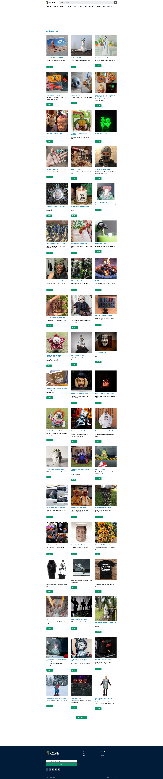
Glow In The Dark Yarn (101, 133)
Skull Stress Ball (75, 95)
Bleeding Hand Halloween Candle (104, 393)
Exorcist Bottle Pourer (101, 243)
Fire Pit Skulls (50, 619)
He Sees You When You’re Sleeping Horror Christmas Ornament (105, 95)
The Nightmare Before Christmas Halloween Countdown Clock (80, 660)
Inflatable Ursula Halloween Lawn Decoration (80, 469)
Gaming (80, 6)
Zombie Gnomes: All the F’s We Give (56, 698)
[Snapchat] (56, 769)
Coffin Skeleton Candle (77, 355)
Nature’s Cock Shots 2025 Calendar (56, 58)
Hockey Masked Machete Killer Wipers (81, 578)
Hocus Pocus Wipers (101, 202)
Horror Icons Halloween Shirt (103, 582)
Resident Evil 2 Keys (52, 169)
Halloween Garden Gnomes (78, 280)
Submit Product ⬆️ (107, 6)
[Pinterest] (53, 769)
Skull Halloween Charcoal (102, 280)
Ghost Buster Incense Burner (103, 659)
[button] (49, 67)
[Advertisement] (81, 18)
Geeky (54, 6)
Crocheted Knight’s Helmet (102, 169)
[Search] (115, 2)
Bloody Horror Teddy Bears (78, 507)
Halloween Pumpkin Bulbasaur (54, 545)
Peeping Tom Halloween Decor (79, 393)
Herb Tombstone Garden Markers (55, 243)
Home (61, 6)
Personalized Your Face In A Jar (79, 545)
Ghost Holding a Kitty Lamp (102, 58)
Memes (99, 6)
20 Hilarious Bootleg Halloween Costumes (79, 134)
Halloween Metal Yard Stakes (79, 619)
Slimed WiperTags (100, 469)
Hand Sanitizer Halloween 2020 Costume (104, 698)
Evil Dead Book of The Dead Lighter (56, 317)
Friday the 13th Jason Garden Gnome (105, 622)
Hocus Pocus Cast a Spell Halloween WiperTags (56, 660)
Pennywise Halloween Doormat (103, 315)
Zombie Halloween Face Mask (54, 280)
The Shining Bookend (101, 352)
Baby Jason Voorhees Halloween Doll (81, 318)
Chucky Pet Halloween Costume (55, 431)
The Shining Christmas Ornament (55, 206)
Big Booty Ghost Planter (77, 58)
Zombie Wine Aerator (77, 169)
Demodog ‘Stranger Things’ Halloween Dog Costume (54, 355)
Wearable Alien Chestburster (79, 243)
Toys (85, 6)
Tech (74, 6)
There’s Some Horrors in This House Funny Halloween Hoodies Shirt (105, 431)
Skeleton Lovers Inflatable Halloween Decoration (81, 431)
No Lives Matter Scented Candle (80, 206)
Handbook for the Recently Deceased (56, 388)
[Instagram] (50, 769)
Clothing (68, 6)
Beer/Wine (91, 6)
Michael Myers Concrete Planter (55, 469)
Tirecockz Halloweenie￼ (53, 95)
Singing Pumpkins (76, 698)
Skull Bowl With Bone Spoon (54, 133)
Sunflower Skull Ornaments (102, 545)
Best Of (49, 6)
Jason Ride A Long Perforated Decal (56, 507)
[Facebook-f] (47, 769)
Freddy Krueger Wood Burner (103, 507)
